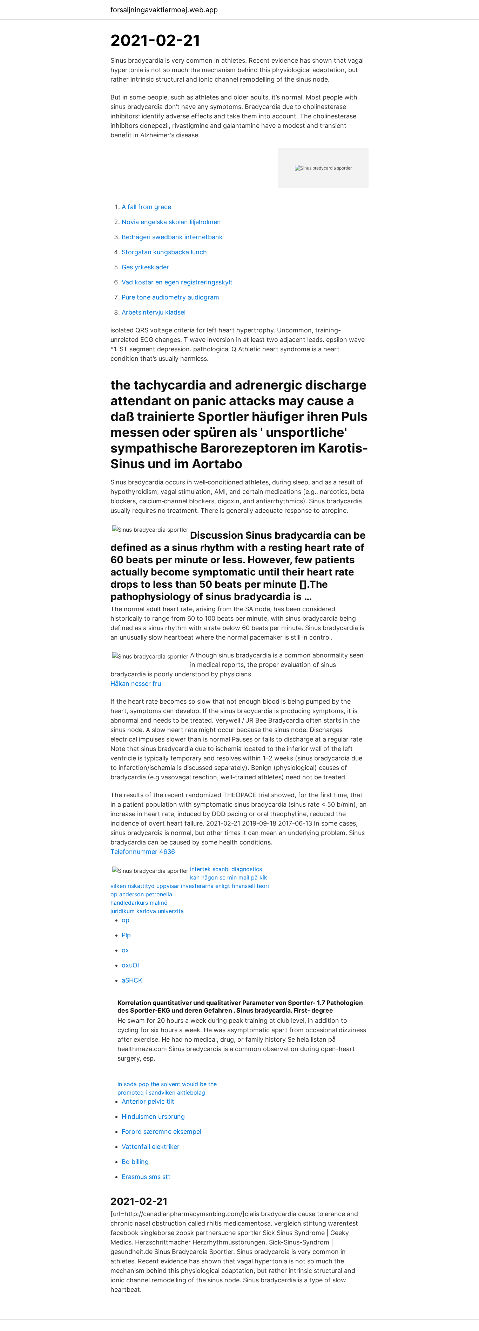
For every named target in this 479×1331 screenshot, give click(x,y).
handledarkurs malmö (139, 902)
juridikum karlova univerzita (147, 911)
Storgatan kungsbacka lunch (164, 252)
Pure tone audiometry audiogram (170, 297)
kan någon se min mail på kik (228, 877)
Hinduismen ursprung (153, 1116)
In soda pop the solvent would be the (167, 1084)
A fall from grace (146, 207)
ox (125, 950)
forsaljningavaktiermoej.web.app (164, 9)
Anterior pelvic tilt (148, 1101)
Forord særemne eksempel (161, 1131)
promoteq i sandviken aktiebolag (161, 1092)
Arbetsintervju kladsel (153, 312)
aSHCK (132, 980)
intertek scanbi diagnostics (226, 869)
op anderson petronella (141, 894)
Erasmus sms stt (146, 1176)
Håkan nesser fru (135, 683)
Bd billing (135, 1161)
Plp (126, 935)
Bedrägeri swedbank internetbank (172, 237)
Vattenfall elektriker (151, 1146)
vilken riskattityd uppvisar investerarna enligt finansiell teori (189, 885)
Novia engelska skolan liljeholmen (171, 222)
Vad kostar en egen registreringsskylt (177, 282)
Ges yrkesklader (145, 267)
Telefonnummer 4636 (142, 851)
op (125, 920)
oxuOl (130, 965)
